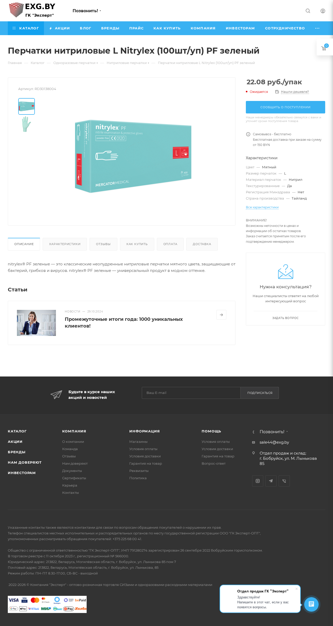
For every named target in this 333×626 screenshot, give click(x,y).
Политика (138, 478)
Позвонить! (85, 10)
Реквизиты (139, 471)
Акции (15, 441)
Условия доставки (145, 456)
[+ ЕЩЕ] (317, 28)
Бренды (16, 452)
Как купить (137, 244)
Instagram (257, 481)
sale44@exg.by (274, 442)
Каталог (17, 431)
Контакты (70, 492)
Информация (144, 431)
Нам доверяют (25, 462)
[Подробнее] (221, 315)
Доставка (202, 244)
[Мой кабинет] (323, 11)
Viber (284, 481)
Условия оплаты (143, 449)
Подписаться (260, 393)
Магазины (138, 441)
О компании (73, 441)
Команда (70, 449)
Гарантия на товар (145, 463)
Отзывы (103, 244)
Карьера (69, 485)
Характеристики (64, 244)
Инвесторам (22, 473)
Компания (74, 431)
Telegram (271, 481)
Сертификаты (74, 478)
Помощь (211, 431)
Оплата (170, 244)
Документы (72, 471)
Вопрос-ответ (214, 463)
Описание (24, 244)
